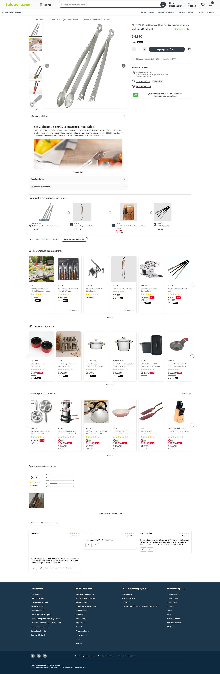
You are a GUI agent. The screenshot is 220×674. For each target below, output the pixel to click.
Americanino (81, 635)
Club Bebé (126, 602)
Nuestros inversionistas (85, 598)
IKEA (169, 614)
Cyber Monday (82, 610)
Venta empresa (82, 602)
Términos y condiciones (84, 656)
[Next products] (192, 285)
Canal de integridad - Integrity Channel (46, 619)
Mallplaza (171, 627)
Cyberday (80, 614)
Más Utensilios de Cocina (102, 20)
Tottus (169, 610)
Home (35, 20)
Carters (79, 643)
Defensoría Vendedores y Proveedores (46, 623)
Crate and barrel (82, 631)
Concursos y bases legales (41, 614)
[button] (112, 4)
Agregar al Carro (166, 49)
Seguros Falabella (174, 623)
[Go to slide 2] (110, 317)
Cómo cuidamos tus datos (41, 627)
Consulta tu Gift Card (39, 631)
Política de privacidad (126, 656)
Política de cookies (106, 656)
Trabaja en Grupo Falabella (86, 606)
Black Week (80, 623)
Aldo (78, 639)
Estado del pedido (38, 610)
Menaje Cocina (65, 20)
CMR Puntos (127, 594)
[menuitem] (185, 12)
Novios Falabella (128, 598)
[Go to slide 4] (113, 384)
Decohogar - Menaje (48, 20)
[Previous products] (28, 285)
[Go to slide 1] (108, 317)
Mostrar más (78, 172)
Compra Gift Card (38, 635)
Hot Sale (79, 627)
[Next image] (124, 66)
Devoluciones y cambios (40, 602)
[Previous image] (47, 66)
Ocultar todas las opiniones (110, 513)
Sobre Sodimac (173, 598)
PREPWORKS (138, 25)
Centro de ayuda (37, 598)
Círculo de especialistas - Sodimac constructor (140, 606)
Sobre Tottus (172, 602)
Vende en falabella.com (85, 594)
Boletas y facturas (38, 606)
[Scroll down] (35, 108)
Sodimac (170, 606)
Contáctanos (36, 594)
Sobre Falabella (173, 594)
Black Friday (81, 619)
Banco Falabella (173, 619)
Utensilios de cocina (81, 20)
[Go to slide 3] (112, 317)
